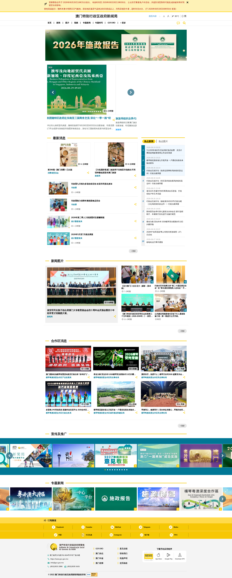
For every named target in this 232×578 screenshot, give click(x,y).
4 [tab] (112, 470)
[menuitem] (58, 23)
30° (177, 16)
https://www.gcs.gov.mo (59, 559)
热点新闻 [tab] (148, 141)
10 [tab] (127, 470)
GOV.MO (99, 549)
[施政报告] (116, 499)
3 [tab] (110, 470)
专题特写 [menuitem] (99, 23)
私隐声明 (123, 558)
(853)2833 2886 (56, 566)
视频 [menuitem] (76, 23)
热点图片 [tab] (163, 141)
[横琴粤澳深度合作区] (201, 499)
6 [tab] (117, 470)
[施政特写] (158, 499)
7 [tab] (119, 470)
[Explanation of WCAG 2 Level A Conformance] (92, 574)
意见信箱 (123, 549)
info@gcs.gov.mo (57, 563)
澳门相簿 (99, 563)
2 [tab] (107, 470)
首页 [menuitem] (49, 23)
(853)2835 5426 (73, 566)
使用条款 (123, 563)
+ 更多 (133, 251)
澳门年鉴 (99, 558)
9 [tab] (124, 470)
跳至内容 (153, 16)
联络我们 (123, 553)
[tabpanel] (116, 455)
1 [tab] (105, 470)
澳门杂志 (99, 553)
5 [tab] (115, 470)
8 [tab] (122, 470)
